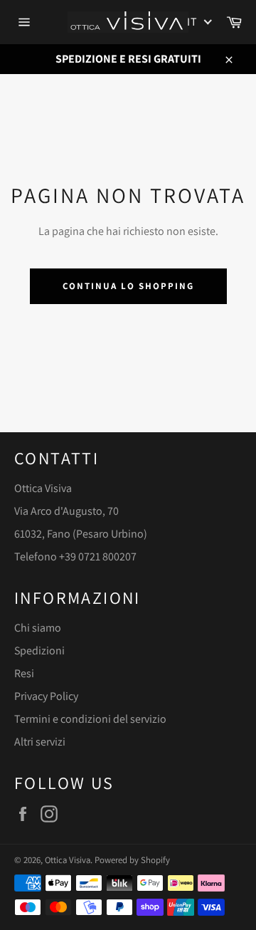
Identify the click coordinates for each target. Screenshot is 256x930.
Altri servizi (39, 741)
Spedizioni (39, 650)
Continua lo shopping (128, 286)
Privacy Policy (46, 696)
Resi (24, 673)
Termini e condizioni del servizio (90, 718)
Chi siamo (37, 627)
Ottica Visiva (67, 860)
